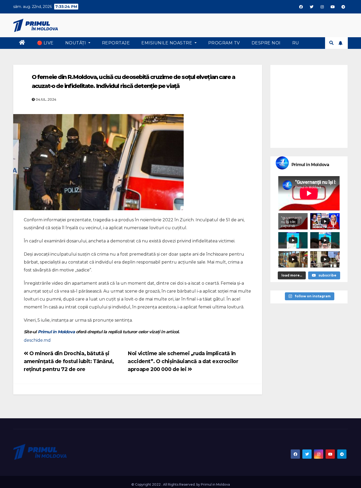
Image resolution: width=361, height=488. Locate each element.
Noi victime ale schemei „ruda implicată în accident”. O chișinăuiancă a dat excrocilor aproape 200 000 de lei (183, 361)
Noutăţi (76, 42)
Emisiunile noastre (167, 42)
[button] (331, 42)
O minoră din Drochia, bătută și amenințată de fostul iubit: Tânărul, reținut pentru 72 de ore (69, 361)
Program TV (224, 42)
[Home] (22, 43)
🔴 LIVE (45, 42)
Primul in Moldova (56, 331)
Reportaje (116, 42)
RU (295, 42)
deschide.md (37, 340)
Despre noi (266, 42)
